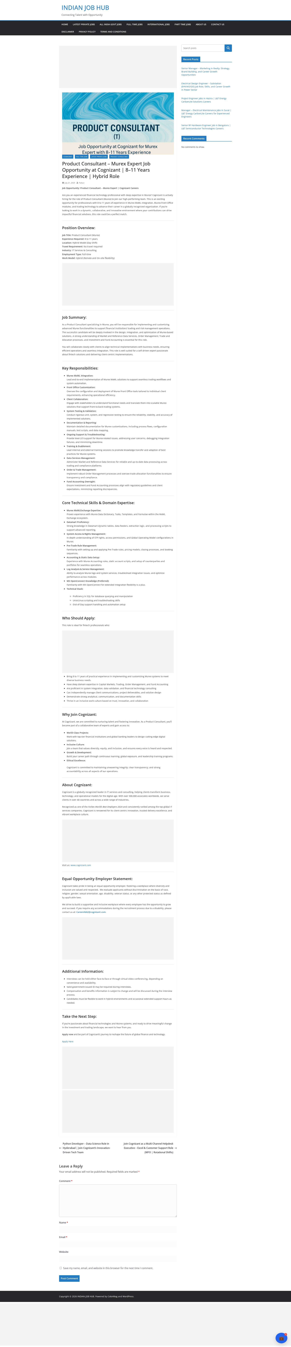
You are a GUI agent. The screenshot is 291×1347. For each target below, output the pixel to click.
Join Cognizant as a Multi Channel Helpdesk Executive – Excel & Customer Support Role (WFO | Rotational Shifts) (148, 1148)
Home (65, 24)
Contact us (217, 24)
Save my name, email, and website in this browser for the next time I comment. (108, 1268)
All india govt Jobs (111, 24)
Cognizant (67, 157)
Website (63, 1252)
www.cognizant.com (81, 865)
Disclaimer (68, 31)
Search (228, 48)
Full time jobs (135, 24)
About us (201, 24)
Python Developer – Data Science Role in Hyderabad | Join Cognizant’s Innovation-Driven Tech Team (86, 1148)
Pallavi (81, 182)
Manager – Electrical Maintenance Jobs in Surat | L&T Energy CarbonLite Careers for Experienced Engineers (206, 113)
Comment (65, 1181)
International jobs (158, 24)
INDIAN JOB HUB (85, 7)
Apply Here (67, 1041)
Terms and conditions (113, 31)
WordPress (128, 1296)
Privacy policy (87, 31)
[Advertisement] (118, 67)
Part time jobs (183, 24)
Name (63, 1222)
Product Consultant (119, 157)
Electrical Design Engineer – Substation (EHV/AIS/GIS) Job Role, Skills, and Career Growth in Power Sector (205, 86)
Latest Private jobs (84, 24)
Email (63, 1237)
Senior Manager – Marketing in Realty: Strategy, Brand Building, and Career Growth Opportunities (205, 71)
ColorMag (112, 1296)
